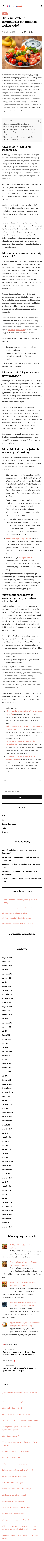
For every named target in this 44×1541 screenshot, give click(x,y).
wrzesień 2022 (7, 1064)
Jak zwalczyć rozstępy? (10, 1436)
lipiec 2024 (6, 1035)
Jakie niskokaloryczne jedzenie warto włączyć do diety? (20, 133)
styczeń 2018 (6, 1149)
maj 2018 (5, 1133)
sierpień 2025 (7, 1006)
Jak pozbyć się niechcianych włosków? (16, 1507)
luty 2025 (5, 1031)
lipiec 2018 (6, 1125)
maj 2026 (5, 970)
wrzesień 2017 (7, 1166)
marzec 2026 (6, 978)
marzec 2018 (6, 1141)
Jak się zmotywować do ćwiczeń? (14, 1495)
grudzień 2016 (7, 1202)
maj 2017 (5, 1182)
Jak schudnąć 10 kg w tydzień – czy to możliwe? (20, 129)
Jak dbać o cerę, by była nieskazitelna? (16, 918)
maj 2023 (5, 1060)
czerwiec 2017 (7, 1178)
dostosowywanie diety (16, 330)
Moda (4, 828)
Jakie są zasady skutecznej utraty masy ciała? (19, 127)
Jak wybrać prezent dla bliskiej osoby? (16, 1489)
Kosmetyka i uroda (9, 824)
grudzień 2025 (7, 990)
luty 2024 (5, 1043)
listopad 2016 (7, 1206)
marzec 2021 (6, 1072)
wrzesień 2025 (7, 1002)
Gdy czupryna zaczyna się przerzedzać (16, 1414)
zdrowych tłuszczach (26, 557)
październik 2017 (8, 1162)
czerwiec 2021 (7, 1068)
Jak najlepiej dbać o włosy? (12, 1408)
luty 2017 (5, 1194)
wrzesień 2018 (7, 1117)
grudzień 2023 (7, 1047)
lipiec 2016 (6, 1223)
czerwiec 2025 (7, 1015)
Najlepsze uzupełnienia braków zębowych (17, 923)
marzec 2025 (6, 1027)
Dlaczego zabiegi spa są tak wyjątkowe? (16, 1451)
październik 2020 (8, 1092)
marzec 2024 (6, 1039)
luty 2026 (5, 982)
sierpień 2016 (7, 1219)
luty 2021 (5, 1076)
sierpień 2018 (7, 1121)
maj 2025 (5, 1019)
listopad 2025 (7, 994)
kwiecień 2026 (7, 974)
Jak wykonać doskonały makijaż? (14, 1476)
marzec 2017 (6, 1190)
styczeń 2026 (6, 986)
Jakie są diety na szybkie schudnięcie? (16, 124)
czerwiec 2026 (7, 966)
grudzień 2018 (7, 1104)
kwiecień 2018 (7, 1137)
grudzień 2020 (7, 1084)
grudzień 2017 (7, 1153)
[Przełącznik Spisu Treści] (37, 121)
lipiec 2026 (6, 962)
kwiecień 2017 (7, 1186)
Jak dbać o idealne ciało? (11, 1458)
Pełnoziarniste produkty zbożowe (18, 538)
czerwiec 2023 (7, 1055)
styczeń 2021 (6, 1080)
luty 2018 (5, 1145)
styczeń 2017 (6, 1198)
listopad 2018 (7, 1108)
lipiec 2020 (6, 1096)
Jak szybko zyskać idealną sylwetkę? (15, 1520)
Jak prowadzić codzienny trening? (15, 913)
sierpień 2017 (7, 1170)
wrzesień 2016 (7, 1215)
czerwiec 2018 (7, 1129)
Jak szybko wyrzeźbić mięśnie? (13, 1501)
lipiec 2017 (6, 1174)
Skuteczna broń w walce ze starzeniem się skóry (20, 1464)
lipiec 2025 (6, 1011)
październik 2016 (8, 1210)
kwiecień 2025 (7, 1023)
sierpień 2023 (7, 1051)
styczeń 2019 (6, 1100)
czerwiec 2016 (7, 1227)
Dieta (5, 13)
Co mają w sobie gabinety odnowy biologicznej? (20, 1420)
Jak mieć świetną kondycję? (12, 1402)
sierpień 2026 (7, 957)
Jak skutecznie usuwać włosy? (13, 1514)
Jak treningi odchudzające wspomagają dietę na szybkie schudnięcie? (20, 138)
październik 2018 (8, 1113)
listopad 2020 (7, 1088)
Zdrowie (5, 832)
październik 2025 (8, 998)
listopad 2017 (7, 1157)
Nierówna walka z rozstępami (13, 1483)
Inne (3, 820)
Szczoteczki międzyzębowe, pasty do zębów (18, 908)
